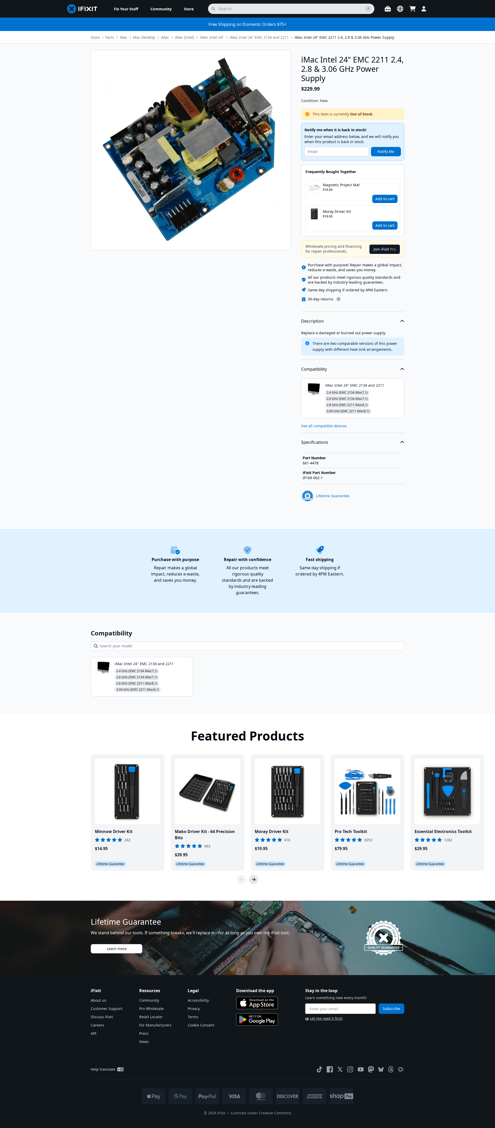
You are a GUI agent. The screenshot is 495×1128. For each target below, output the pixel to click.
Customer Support (106, 1008)
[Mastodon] (371, 1069)
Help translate (103, 1069)
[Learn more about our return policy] (338, 299)
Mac (123, 37)
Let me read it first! (326, 1018)
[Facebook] (330, 1069)
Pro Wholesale (151, 1008)
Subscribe (391, 1008)
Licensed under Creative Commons (261, 1112)
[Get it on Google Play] (257, 1019)
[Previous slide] (241, 879)
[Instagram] (350, 1069)
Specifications (314, 442)
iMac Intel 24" (212, 37)
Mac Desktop (144, 37)
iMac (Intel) (184, 37)
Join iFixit (385, 249)
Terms (193, 1016)
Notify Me (385, 151)
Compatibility (314, 369)
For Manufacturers (155, 1025)
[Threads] (391, 1069)
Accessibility (198, 1000)
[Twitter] (340, 1069)
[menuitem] (126, 9)
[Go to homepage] (84, 8)
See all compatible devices (324, 425)
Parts (109, 37)
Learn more (117, 948)
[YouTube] (361, 1069)
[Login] (424, 9)
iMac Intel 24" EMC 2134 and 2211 (259, 37)
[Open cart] (412, 9)
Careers (97, 1025)
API (93, 1033)
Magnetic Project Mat (341, 184)
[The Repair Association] (401, 1069)
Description (312, 321)
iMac (165, 37)
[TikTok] (319, 1069)
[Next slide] (253, 879)
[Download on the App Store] (257, 1003)
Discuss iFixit (102, 1016)
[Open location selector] (400, 9)
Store (95, 37)
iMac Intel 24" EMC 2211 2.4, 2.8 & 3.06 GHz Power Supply (344, 37)
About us (98, 1000)
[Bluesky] (381, 1069)
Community (149, 1000)
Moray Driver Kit (337, 211)
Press (143, 1033)
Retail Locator (151, 1016)
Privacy (194, 1008)
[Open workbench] (388, 9)
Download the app (255, 990)
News (144, 1041)
